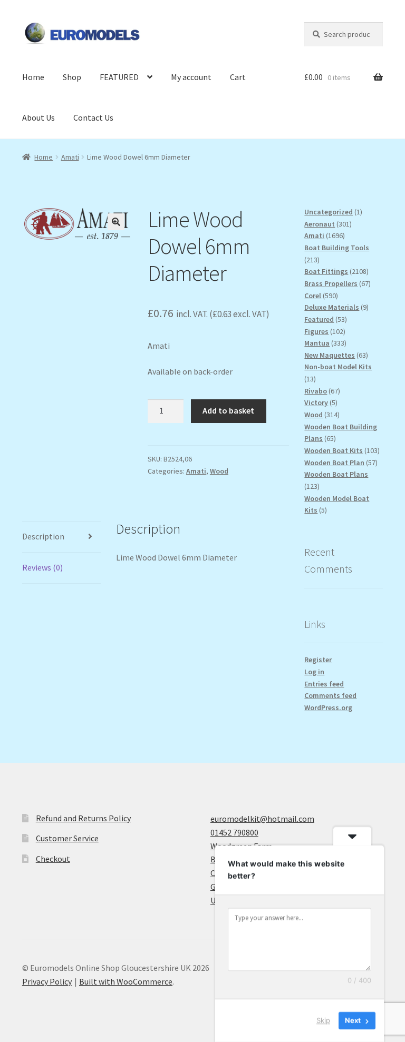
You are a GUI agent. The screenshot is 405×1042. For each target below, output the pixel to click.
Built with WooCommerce (125, 981)
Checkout (53, 858)
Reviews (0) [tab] (42, 567)
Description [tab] (43, 536)
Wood (219, 471)
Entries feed (324, 684)
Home (33, 77)
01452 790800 (234, 832)
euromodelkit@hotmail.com (262, 818)
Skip (323, 1020)
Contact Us (93, 117)
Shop (72, 77)
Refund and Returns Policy (83, 818)
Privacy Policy (47, 981)
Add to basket (228, 410)
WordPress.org (328, 707)
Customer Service (67, 838)
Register (318, 659)
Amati (70, 157)
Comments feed (330, 695)
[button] (116, 221)
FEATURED (119, 77)
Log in (314, 671)
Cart (238, 77)
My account (191, 77)
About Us (38, 117)
